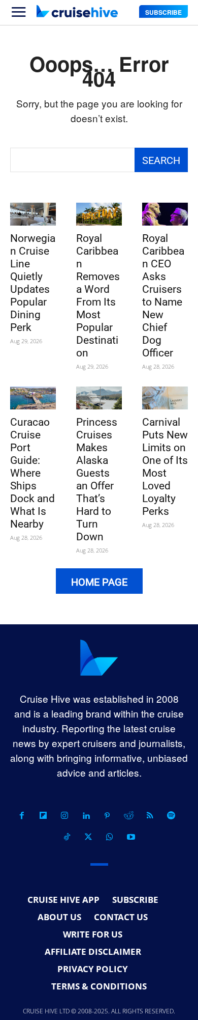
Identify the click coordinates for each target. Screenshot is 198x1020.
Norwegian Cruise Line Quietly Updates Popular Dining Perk (32, 283)
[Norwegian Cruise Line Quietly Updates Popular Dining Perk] (33, 214)
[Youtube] (131, 837)
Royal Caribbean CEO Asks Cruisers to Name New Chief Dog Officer (163, 295)
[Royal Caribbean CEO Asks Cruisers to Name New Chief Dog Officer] (165, 214)
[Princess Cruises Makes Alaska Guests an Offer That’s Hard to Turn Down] (99, 398)
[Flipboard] (43, 816)
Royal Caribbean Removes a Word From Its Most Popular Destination (98, 295)
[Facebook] (22, 816)
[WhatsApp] (110, 837)
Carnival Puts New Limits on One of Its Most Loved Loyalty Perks (165, 466)
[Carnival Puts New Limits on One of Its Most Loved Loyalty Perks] (165, 398)
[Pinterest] (107, 816)
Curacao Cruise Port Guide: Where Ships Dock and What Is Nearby (32, 473)
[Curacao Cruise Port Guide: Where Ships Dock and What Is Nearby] (33, 398)
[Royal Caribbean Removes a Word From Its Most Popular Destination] (99, 214)
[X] (88, 837)
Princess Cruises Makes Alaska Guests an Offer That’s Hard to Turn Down (96, 479)
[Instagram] (64, 816)
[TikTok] (67, 837)
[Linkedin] (86, 816)
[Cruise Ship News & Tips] (77, 11)
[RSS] (150, 816)
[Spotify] (171, 816)
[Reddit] (128, 816)
